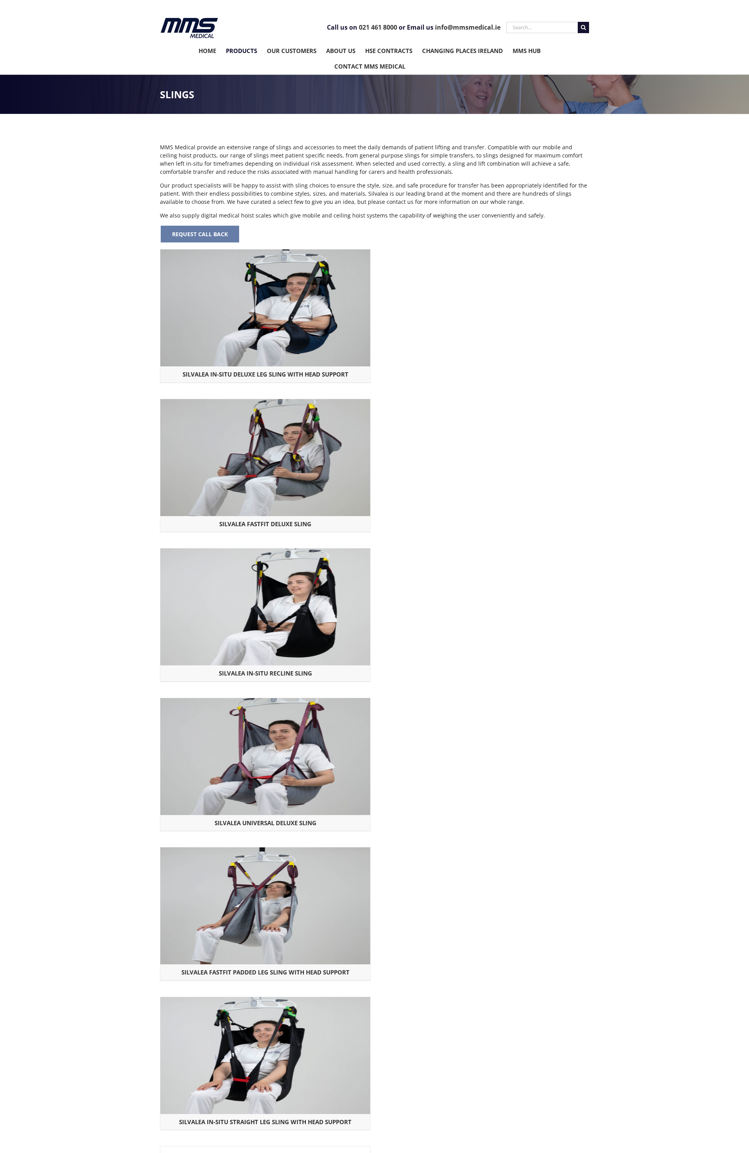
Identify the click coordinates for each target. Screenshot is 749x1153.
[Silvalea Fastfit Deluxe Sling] (265, 403)
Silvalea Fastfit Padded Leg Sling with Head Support (265, 972)
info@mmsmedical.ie (468, 27)
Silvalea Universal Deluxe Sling (265, 823)
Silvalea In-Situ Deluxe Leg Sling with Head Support (265, 374)
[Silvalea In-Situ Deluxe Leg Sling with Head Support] (265, 253)
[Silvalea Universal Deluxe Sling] (265, 702)
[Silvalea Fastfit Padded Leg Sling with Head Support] (265, 851)
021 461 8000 (378, 27)
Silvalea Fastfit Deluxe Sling (265, 524)
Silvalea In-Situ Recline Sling (265, 673)
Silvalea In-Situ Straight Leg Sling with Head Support (265, 1122)
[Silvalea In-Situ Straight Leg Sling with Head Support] (265, 1001)
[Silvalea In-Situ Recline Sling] (265, 552)
